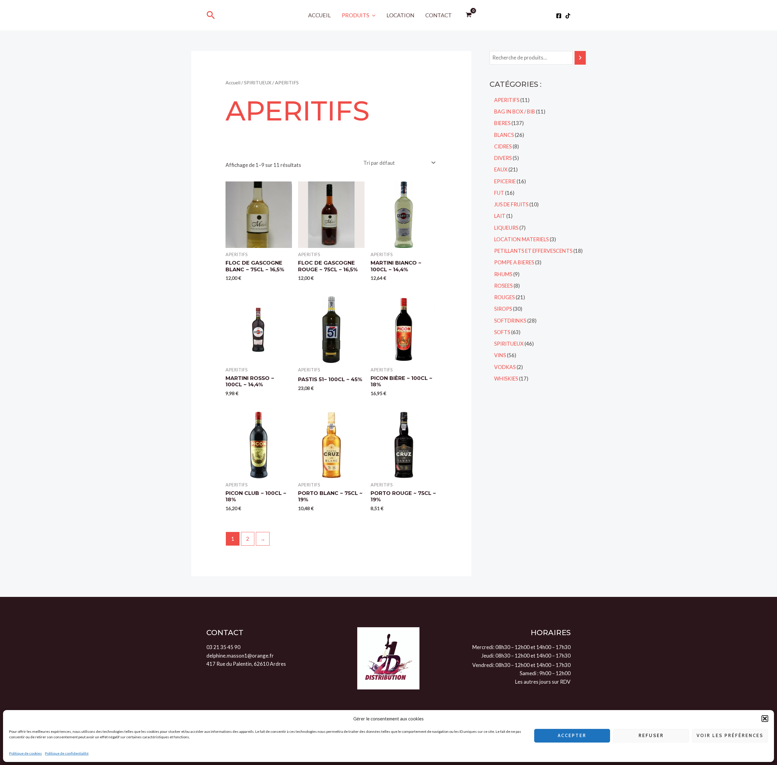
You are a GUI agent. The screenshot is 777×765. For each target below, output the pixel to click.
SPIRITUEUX (257, 82)
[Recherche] (580, 58)
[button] (765, 719)
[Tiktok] (568, 16)
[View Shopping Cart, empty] (469, 15)
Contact (438, 15)
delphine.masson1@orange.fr (240, 655)
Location (400, 15)
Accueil (319, 15)
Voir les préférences (730, 735)
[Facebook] (559, 16)
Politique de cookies (25, 753)
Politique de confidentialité (67, 753)
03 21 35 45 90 (223, 647)
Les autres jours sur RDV (543, 682)
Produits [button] (355, 15)
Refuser (651, 735)
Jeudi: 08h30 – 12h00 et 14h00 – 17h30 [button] (526, 655)
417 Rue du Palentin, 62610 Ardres (246, 664)
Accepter (572, 735)
